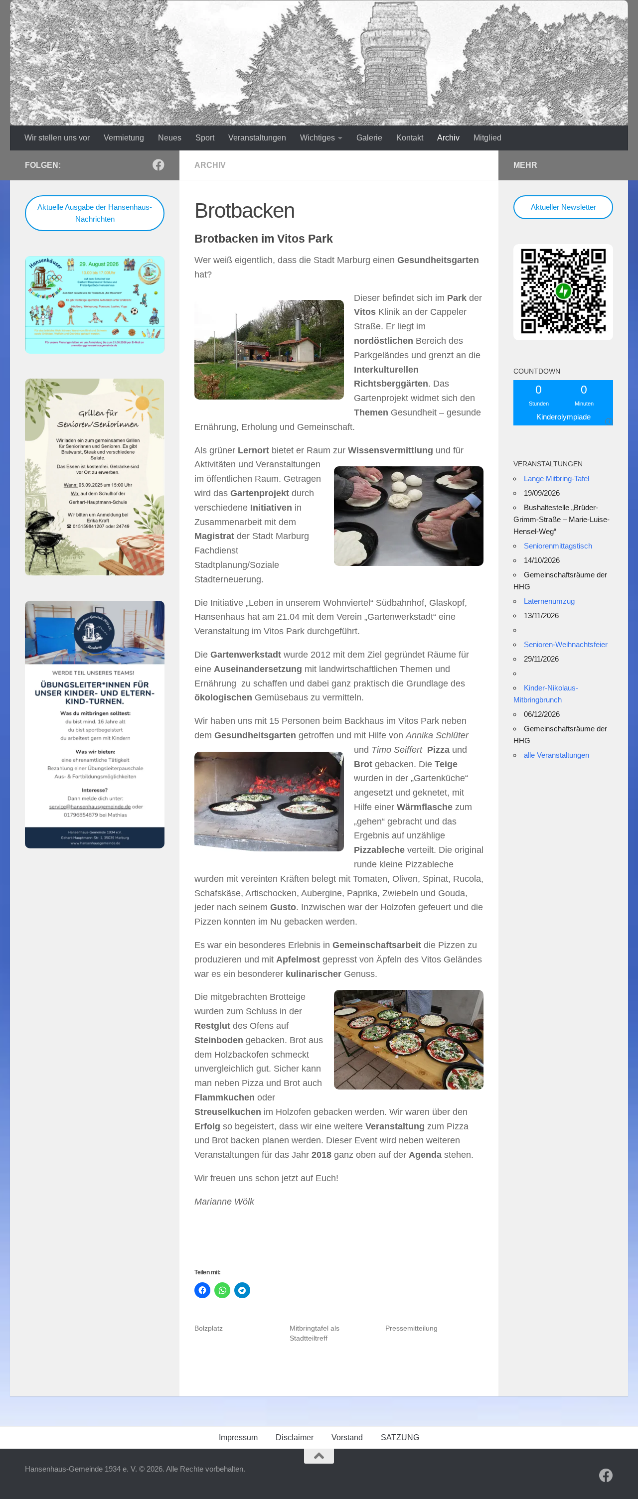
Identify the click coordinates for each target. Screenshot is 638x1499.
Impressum (238, 1437)
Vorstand (347, 1437)
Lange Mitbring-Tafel (556, 478)
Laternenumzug (549, 601)
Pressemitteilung (411, 1328)
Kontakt (409, 138)
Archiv (448, 138)
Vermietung (124, 138)
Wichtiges (317, 138)
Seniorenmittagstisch (558, 546)
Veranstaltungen (257, 138)
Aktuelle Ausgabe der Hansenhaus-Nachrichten (94, 213)
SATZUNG (400, 1437)
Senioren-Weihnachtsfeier (566, 644)
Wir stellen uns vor (57, 138)
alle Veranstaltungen (556, 755)
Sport (204, 138)
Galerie (369, 138)
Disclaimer (295, 1437)
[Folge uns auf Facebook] (158, 165)
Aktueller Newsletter (563, 207)
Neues (169, 138)
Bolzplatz (208, 1328)
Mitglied (487, 138)
